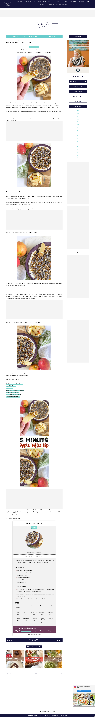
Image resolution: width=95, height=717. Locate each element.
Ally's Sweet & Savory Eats (43, 715)
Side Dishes (51, 4)
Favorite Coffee (78, 96)
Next (61, 673)
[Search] (85, 81)
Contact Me (28, 1)
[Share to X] (57, 640)
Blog (44, 1)
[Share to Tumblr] (59, 640)
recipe (34, 640)
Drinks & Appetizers (61, 4)
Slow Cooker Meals (84, 1)
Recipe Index (37, 1)
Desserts (42, 4)
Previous (8, 673)
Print (34, 527)
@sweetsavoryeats (26, 631)
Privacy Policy (44, 711)
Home (35, 673)
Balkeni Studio (63, 715)
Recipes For (56, 1)
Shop (49, 1)
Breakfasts (74, 1)
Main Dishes (65, 1)
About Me (20, 1)
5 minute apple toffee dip (34, 639)
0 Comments (9, 640)
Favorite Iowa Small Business (78, 100)
